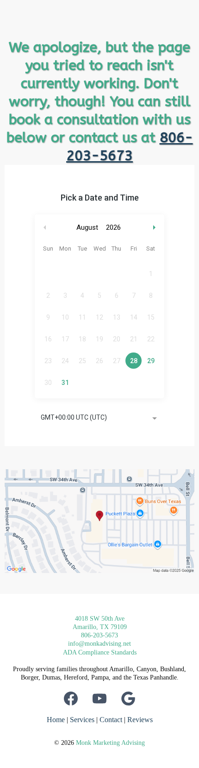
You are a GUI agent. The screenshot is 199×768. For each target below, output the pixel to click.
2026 (113, 227)
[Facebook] (70, 698)
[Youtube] (99, 698)
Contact (111, 720)
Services (82, 720)
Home (56, 720)
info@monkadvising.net (99, 643)
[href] (99, 521)
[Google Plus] (128, 698)
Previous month (44, 227)
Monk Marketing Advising (110, 742)
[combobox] (99, 418)
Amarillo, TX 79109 (100, 626)
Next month (155, 227)
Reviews (140, 720)
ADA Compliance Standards (100, 652)
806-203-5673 (99, 635)
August (87, 227)
